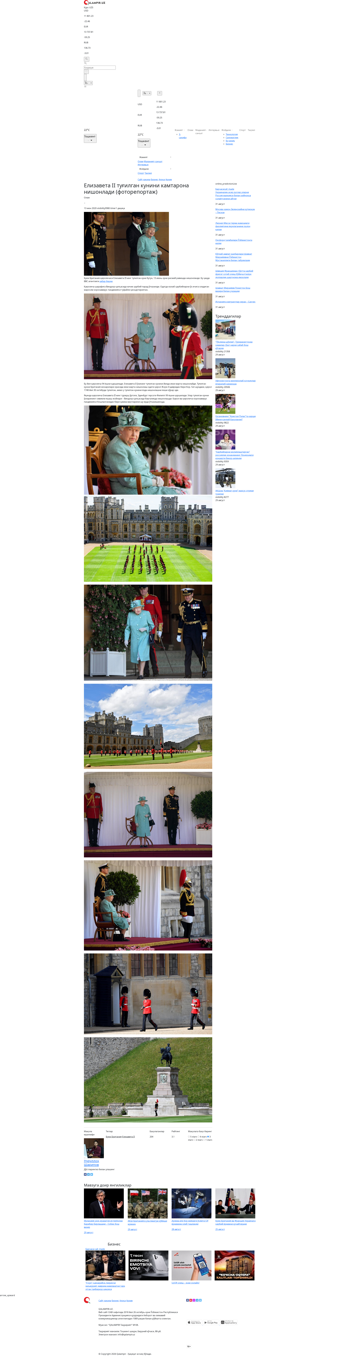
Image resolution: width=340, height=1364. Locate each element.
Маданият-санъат (153, 161)
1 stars (208, 1139)
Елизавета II (128, 1136)
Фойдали (144, 169)
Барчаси (224, 189)
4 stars (203, 1136)
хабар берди (105, 281)
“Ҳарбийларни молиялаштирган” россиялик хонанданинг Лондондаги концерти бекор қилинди (234, 455)
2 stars (199, 1139)
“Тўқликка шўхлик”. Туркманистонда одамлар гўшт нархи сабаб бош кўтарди (233, 345)
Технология (232, 134)
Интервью (143, 164)
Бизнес (154, 179)
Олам (140, 161)
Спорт (141, 173)
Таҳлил (148, 173)
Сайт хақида (144, 179)
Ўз (86, 83)
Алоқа (162, 179)
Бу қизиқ (230, 140)
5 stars (193, 1136)
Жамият (143, 157)
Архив (168, 179)
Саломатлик (232, 137)
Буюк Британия (114, 1136)
